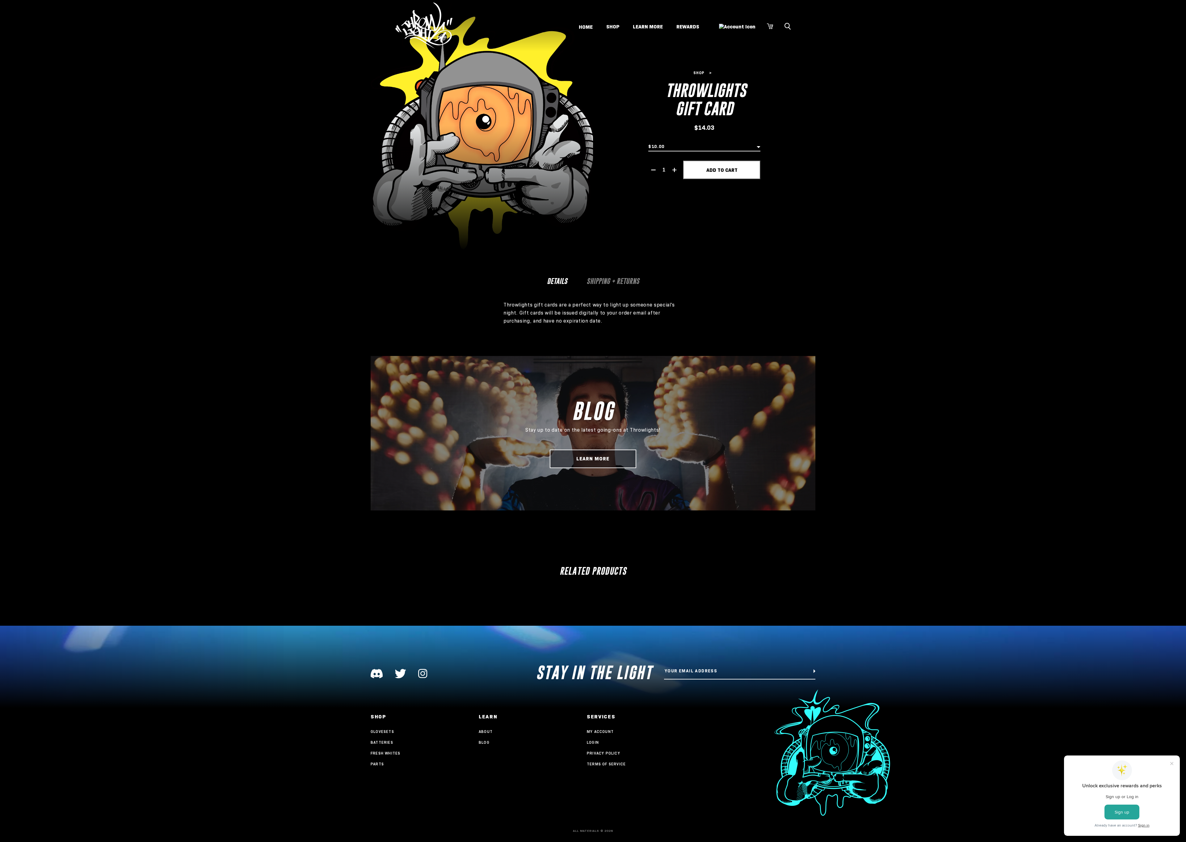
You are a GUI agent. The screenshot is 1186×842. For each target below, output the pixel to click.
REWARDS (687, 27)
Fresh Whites (385, 753)
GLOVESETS (382, 731)
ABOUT (486, 731)
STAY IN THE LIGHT (594, 672)
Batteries (382, 742)
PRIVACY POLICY (603, 753)
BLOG (484, 742)
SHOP (612, 27)
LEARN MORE (648, 27)
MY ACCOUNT (600, 731)
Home (586, 27)
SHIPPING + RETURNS (613, 281)
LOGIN (593, 742)
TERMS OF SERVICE (606, 764)
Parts (377, 764)
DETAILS (557, 281)
